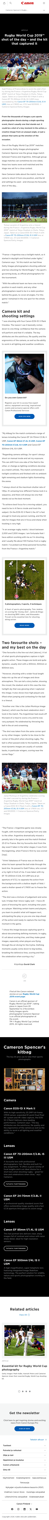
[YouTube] (37, 1509)
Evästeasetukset (36, 1497)
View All (23, 1315)
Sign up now (24, 1428)
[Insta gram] (18, 1509)
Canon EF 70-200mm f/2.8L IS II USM (21, 235)
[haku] (11, 3)
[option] (24, 1355)
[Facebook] (12, 1509)
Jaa (24, 981)
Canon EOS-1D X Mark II (19, 1108)
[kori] (4, 3)
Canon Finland (24, 1504)
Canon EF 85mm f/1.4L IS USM (21, 441)
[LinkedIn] (24, 1509)
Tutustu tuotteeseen (16, 1184)
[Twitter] (30, 1509)
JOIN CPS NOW (24, 416)
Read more (24, 625)
